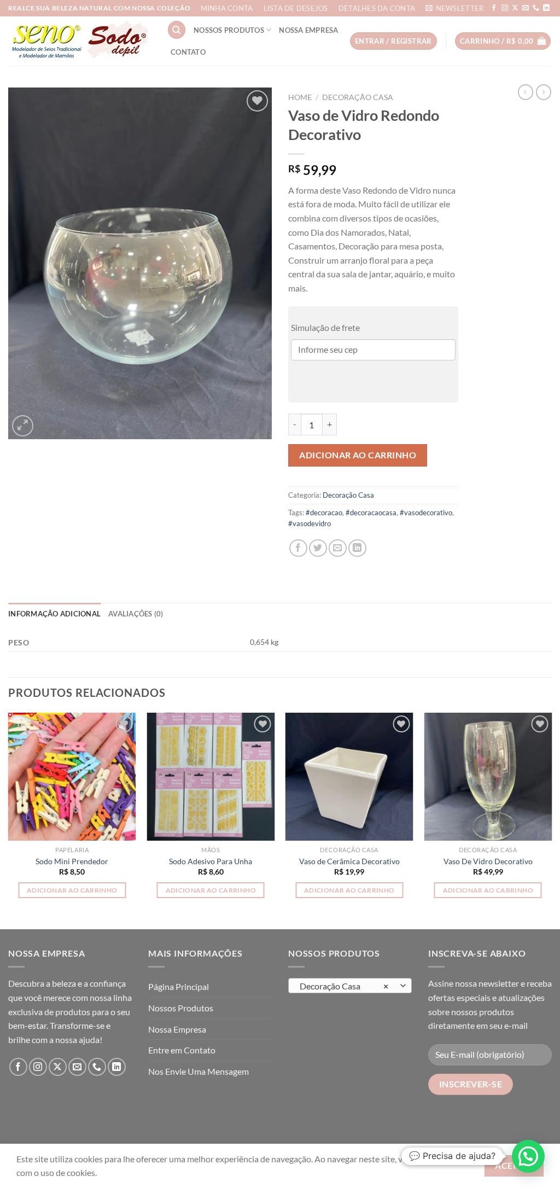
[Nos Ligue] (536, 8)
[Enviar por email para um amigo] (338, 548)
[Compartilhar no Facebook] (298, 548)
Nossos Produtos (229, 30)
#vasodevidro (309, 523)
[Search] (176, 30)
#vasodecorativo (426, 512)
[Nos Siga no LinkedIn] (546, 8)
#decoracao (324, 512)
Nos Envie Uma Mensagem (198, 1071)
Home (300, 97)
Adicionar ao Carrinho (357, 455)
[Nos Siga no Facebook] (494, 8)
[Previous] (9, 820)
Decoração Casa (357, 97)
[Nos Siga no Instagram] (504, 8)
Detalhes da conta (377, 8)
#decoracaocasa (371, 512)
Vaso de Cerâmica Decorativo (349, 861)
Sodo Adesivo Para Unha (210, 861)
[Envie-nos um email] (525, 8)
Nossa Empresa (308, 30)
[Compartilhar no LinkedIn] (357, 548)
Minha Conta (227, 8)
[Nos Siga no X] (515, 8)
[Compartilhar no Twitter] (318, 548)
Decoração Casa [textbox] (344, 986)
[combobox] (350, 985)
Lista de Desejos (296, 8)
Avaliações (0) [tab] (136, 613)
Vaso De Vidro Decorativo (488, 861)
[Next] (551, 820)
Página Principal (178, 986)
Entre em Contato (181, 1050)
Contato (188, 52)
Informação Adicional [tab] (54, 613)
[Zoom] (22, 425)
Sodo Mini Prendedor (72, 861)
